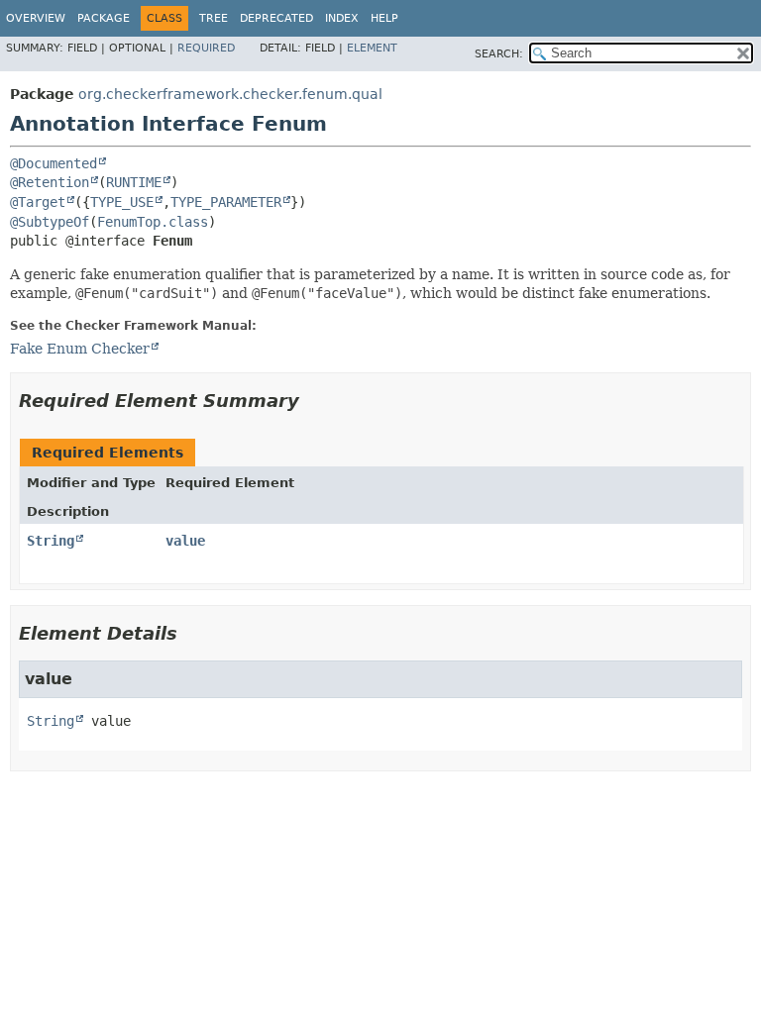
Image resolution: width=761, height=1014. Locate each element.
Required (206, 48)
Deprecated (276, 18)
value (185, 541)
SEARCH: (499, 54)
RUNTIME (134, 182)
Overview (35, 18)
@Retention (49, 182)
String (50, 541)
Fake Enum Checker (80, 348)
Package (103, 18)
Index (342, 18)
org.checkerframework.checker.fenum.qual (230, 94)
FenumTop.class (152, 222)
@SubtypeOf (49, 222)
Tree (213, 18)
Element (372, 48)
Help (384, 18)
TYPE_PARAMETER (225, 202)
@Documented (53, 163)
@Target (37, 202)
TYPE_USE (122, 202)
